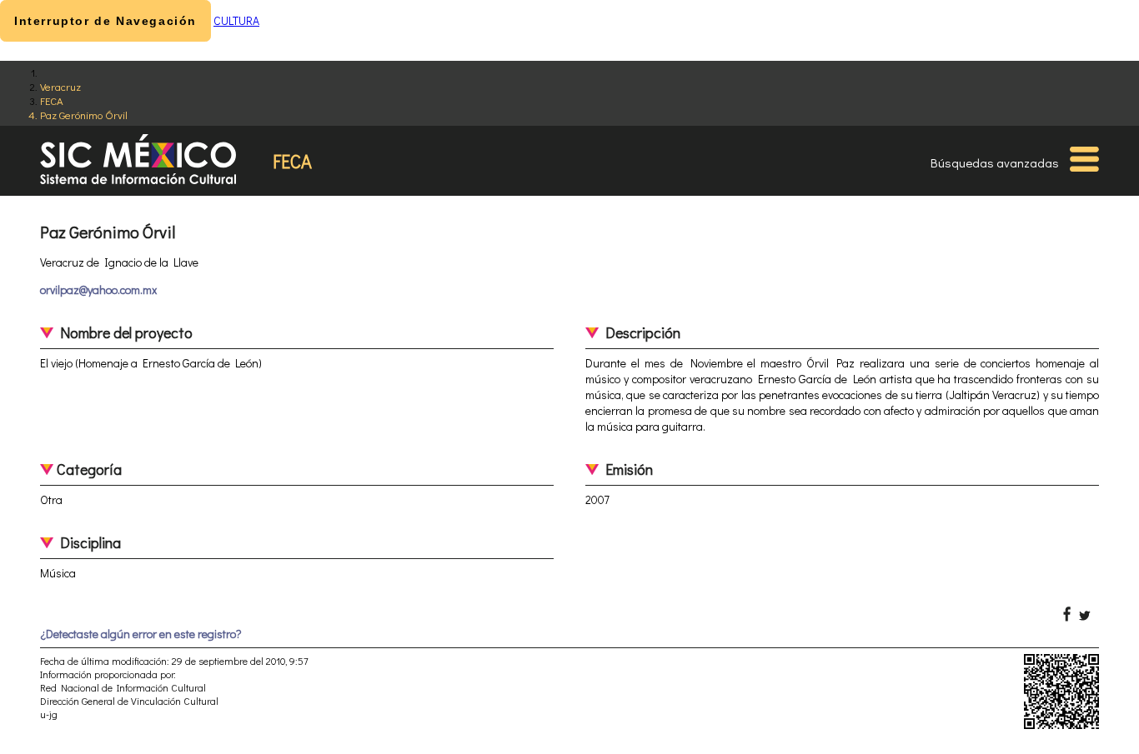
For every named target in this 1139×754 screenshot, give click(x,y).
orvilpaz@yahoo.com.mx (98, 289)
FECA (51, 100)
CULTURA (236, 20)
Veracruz (60, 86)
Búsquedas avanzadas (995, 162)
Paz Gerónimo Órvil (84, 114)
